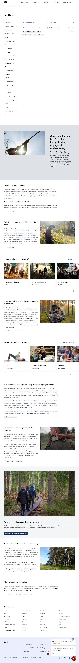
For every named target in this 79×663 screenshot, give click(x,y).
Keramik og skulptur (64, 616)
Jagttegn (8, 92)
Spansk (6, 611)
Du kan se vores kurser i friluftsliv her (15, 533)
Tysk (41, 616)
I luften (8, 89)
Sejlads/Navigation (11, 100)
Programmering (63, 619)
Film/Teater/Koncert (10, 111)
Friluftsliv (12, 6)
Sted (54, 22)
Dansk (5, 613)
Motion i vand (62, 627)
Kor (41, 619)
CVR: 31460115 (26, 651)
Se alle (70, 259)
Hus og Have (9, 85)
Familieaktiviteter (10, 59)
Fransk (24, 619)
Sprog (6, 37)
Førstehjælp (7, 616)
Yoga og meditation (27, 611)
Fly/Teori (8, 78)
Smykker (42, 624)
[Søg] (24, 22)
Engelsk (42, 613)
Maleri (5, 627)
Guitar (24, 622)
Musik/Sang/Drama (10, 34)
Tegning (61, 624)
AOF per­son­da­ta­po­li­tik (36, 657)
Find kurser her (67, 342)
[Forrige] (70, 291)
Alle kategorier (9, 22)
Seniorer (7, 45)
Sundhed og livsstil (10, 63)
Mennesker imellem (10, 56)
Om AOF (46, 2)
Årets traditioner (9, 115)
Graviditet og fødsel (9, 624)
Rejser (6, 107)
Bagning (61, 622)
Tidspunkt (26, 28)
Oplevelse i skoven (11, 96)
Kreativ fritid (8, 30)
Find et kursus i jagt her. (10, 247)
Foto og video (44, 627)
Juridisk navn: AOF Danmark (30, 648)
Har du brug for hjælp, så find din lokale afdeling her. (18, 594)
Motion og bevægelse (11, 26)
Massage (24, 624)
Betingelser (25, 657)
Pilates (60, 613)
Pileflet (24, 630)
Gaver (6, 104)
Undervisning (24, 2)
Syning (24, 627)
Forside (6, 6)
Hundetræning (10, 81)
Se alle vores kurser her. (10, 417)
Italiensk (6, 622)
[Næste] (73, 291)
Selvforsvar (7, 619)
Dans (23, 616)
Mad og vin (8, 52)
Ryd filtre (71, 31)
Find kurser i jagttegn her (11, 211)
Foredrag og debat (10, 41)
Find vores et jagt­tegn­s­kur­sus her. (13, 461)
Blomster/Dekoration (9, 630)
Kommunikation (9, 70)
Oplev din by (8, 48)
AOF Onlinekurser (27, 644)
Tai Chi (42, 630)
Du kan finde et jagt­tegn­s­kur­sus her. (14, 331)
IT (5, 67)
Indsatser (36, 2)
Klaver (42, 622)
